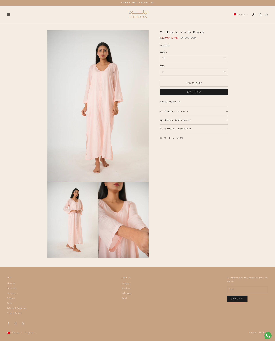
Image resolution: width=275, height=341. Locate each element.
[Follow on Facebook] (8, 323)
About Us (11, 283)
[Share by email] (181, 138)
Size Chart (164, 45)
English (29, 333)
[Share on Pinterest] (177, 138)
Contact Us (11, 288)
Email (124, 298)
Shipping (11, 298)
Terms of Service (14, 313)
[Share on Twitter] (173, 138)
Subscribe (237, 298)
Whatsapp (126, 293)
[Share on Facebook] (169, 138)
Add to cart (194, 83)
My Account (12, 293)
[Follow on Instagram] (15, 323)
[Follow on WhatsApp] (23, 323)
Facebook (126, 288)
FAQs (9, 303)
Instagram (126, 283)
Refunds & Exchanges (16, 308)
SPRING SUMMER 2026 (132, 3)
